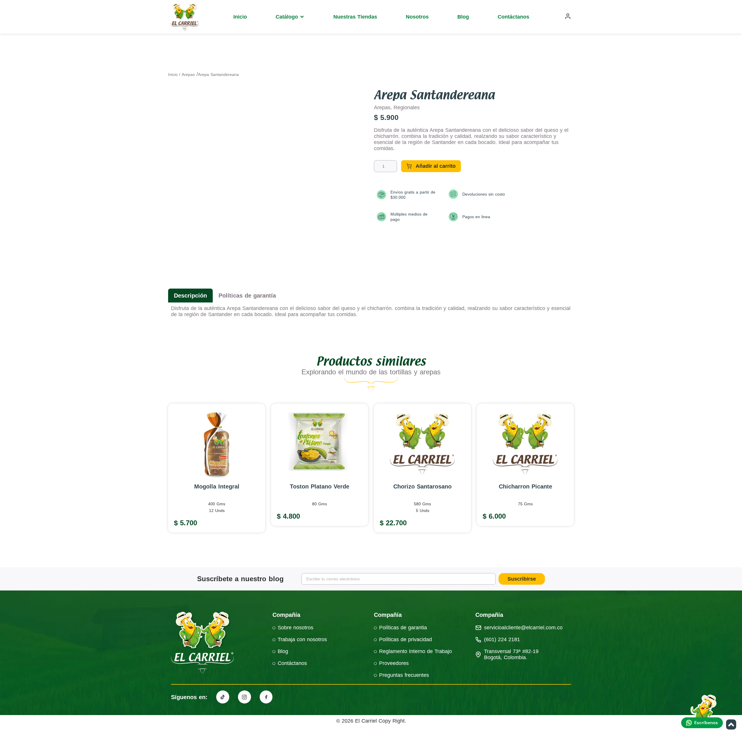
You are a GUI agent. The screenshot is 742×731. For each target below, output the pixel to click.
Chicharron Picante (525, 486)
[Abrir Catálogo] (302, 16)
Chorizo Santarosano (422, 486)
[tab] (190, 295)
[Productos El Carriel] (222, 696)
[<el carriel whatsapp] (703, 712)
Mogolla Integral (216, 486)
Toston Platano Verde (319, 486)
